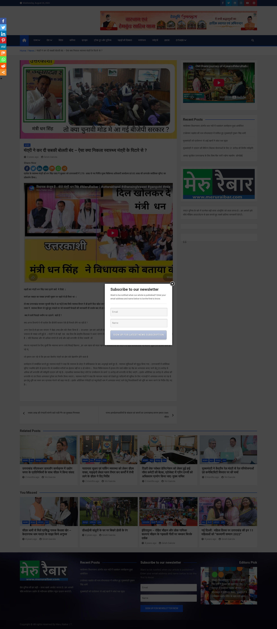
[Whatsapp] (3, 59)
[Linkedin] (3, 34)
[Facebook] (3, 21)
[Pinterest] (3, 40)
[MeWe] (3, 46)
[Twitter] (3, 27)
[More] (3, 72)
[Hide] (1, 78)
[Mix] (3, 53)
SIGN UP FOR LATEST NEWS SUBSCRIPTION (138, 334)
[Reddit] (3, 66)
